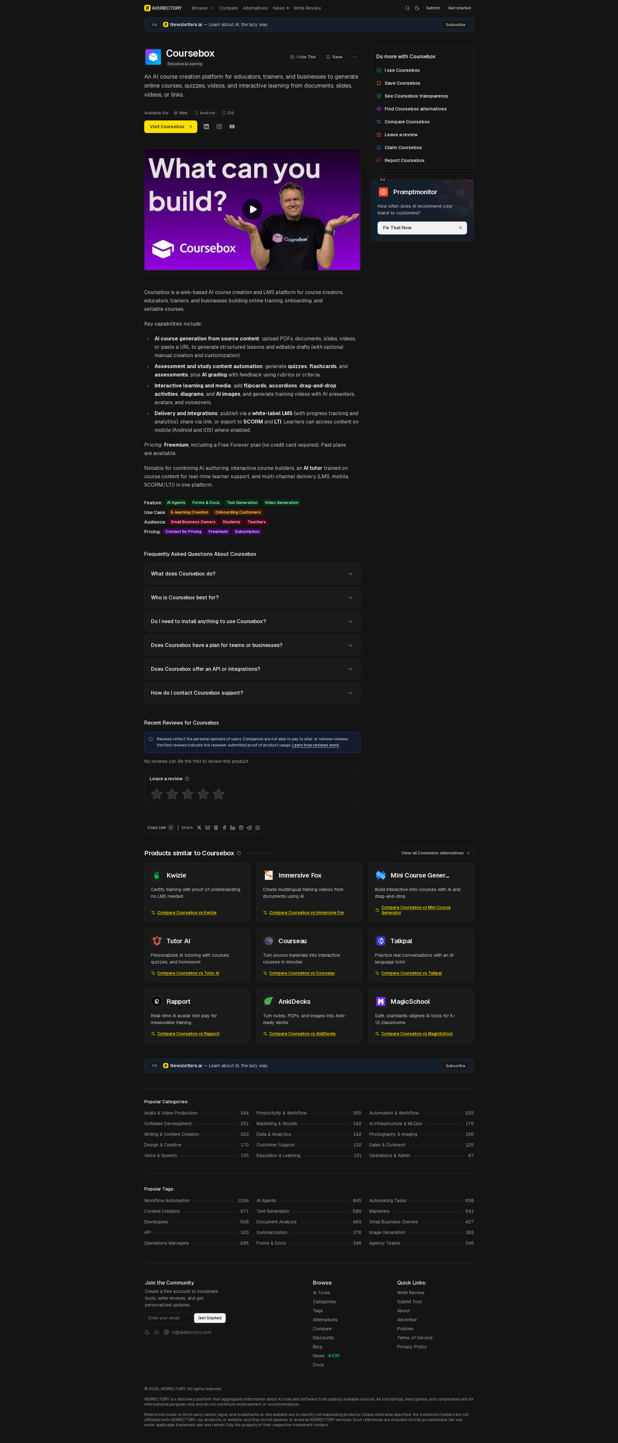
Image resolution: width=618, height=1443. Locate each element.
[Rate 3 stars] (188, 794)
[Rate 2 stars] (172, 794)
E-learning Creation (189, 512)
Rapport (178, 1001)
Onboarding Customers (238, 512)
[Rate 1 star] (157, 794)
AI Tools (321, 1293)
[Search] (407, 8)
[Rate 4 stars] (203, 794)
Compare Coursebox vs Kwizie (187, 912)
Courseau (292, 941)
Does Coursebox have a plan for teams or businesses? (216, 645)
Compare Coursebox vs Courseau (302, 973)
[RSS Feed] (156, 1332)
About (403, 1311)
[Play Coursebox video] (252, 209)
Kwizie (176, 875)
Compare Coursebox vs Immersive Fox (306, 912)
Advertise (407, 1320)
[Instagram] (219, 126)
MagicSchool (410, 1001)
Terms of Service (415, 1338)
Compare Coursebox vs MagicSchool (417, 1033)
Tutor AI (178, 941)
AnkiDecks (294, 1001)
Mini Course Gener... (419, 875)
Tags (318, 1311)
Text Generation (242, 502)
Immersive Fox (300, 875)
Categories (324, 1302)
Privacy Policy (412, 1347)
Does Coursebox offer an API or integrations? (205, 669)
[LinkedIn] (206, 126)
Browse (200, 8)
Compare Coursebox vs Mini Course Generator (416, 910)
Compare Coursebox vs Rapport (188, 1033)
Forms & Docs (206, 502)
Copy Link (160, 827)
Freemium (218, 531)
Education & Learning (185, 64)
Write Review (307, 8)
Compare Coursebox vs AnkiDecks (302, 1033)
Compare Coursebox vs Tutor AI (188, 973)
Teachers (257, 522)
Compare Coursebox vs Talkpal (411, 973)
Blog (317, 1347)
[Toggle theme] (417, 8)
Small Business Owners (193, 522)
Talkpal (401, 941)
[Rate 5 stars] (218, 794)
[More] (354, 57)
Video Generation (281, 502)
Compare (228, 8)
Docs (318, 1365)
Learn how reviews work (315, 745)
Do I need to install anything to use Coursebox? (208, 621)
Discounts (323, 1338)
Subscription (247, 531)
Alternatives (255, 8)
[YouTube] (232, 126)
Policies (405, 1329)
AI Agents (176, 502)
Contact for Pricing (183, 531)
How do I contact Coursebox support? (197, 692)
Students (231, 522)
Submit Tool (409, 1302)
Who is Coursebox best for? (185, 597)
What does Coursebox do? (183, 573)
